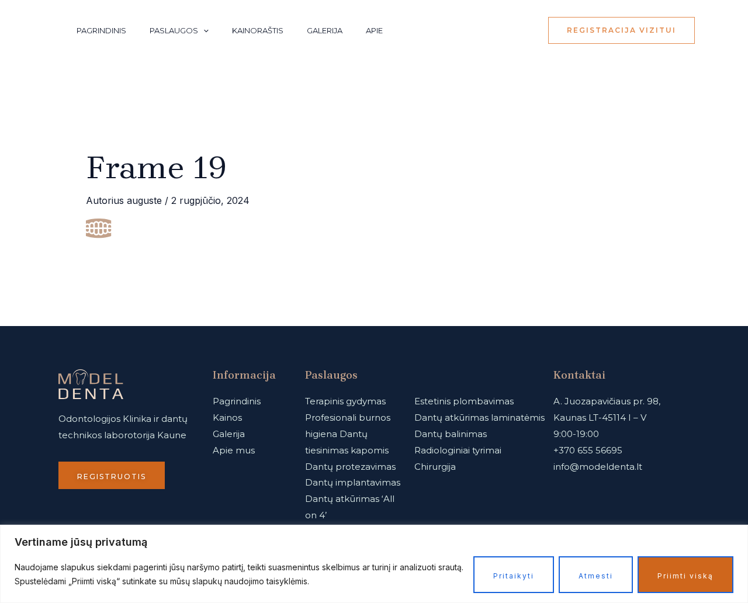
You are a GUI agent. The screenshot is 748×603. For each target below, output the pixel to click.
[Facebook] (521, 31)
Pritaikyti (513, 575)
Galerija (324, 30)
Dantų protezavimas (350, 466)
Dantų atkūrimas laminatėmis (479, 417)
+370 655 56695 (587, 450)
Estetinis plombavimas (464, 401)
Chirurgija (435, 466)
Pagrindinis (101, 30)
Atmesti (596, 575)
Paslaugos (174, 30)
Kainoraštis (257, 30)
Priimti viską (685, 575)
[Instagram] (495, 31)
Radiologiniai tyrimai (457, 450)
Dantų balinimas (450, 433)
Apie (374, 30)
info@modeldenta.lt (597, 466)
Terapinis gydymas (345, 401)
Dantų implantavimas (352, 482)
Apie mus (234, 450)
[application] (203, 30)
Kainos (227, 417)
